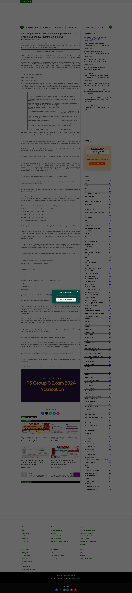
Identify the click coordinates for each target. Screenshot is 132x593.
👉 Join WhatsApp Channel (66, 299)
